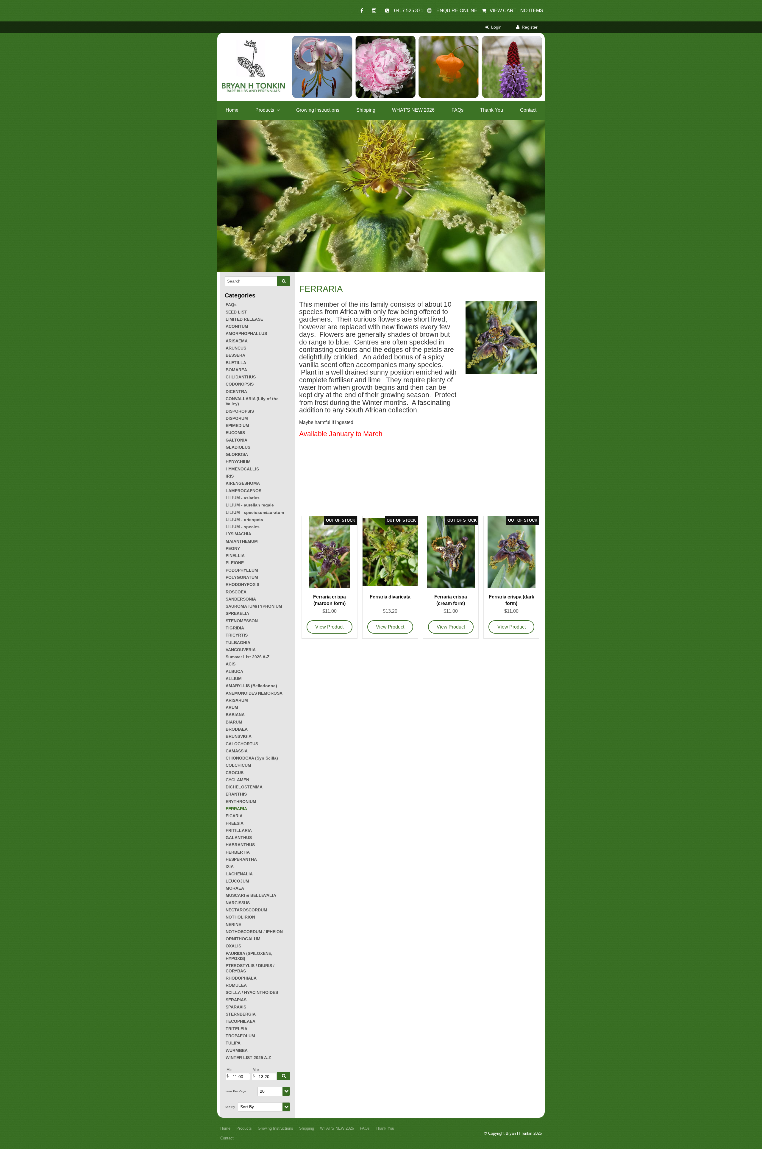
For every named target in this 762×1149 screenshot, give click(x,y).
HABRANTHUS (240, 844)
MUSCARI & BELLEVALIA (251, 895)
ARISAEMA (237, 341)
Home (232, 110)
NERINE (233, 924)
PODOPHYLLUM (242, 570)
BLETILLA (236, 362)
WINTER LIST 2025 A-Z (248, 1057)
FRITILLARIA (239, 830)
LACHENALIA (239, 874)
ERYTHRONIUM (241, 801)
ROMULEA (236, 985)
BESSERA (235, 355)
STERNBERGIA (241, 1014)
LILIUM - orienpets (244, 519)
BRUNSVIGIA (239, 736)
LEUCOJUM (237, 881)
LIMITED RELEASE (244, 319)
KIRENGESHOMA (243, 483)
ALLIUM (234, 678)
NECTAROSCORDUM (246, 910)
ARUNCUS (236, 348)
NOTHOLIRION (240, 917)
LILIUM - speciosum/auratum (255, 512)
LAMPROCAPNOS (243, 490)
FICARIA (234, 815)
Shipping (365, 110)
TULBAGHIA (238, 642)
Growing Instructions (317, 110)
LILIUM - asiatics (243, 497)
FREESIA (234, 823)
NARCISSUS (238, 902)
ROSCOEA (236, 592)
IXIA (230, 866)
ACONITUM (237, 326)
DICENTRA (236, 391)
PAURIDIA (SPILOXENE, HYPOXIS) (249, 956)
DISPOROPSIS (240, 411)
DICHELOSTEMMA (244, 787)
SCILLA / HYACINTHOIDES (252, 992)
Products (264, 110)
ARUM (232, 707)
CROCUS (234, 772)
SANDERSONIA (241, 599)
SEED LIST (236, 312)
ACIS (230, 664)
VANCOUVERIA (241, 649)
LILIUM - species (243, 526)
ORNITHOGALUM (243, 938)
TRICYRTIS (237, 635)
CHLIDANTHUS (241, 377)
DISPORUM (237, 418)
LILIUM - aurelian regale (250, 505)
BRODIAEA (237, 729)
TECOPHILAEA (240, 1021)
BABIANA (235, 714)
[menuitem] (225, 1128)
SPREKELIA (237, 613)
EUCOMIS (235, 432)
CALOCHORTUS (242, 743)
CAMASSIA (237, 751)
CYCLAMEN (237, 779)
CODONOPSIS (240, 384)
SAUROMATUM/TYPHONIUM (254, 606)
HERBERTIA (238, 852)
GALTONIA (236, 440)
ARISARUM (237, 700)
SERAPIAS (236, 999)
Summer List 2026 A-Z (248, 656)
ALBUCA (234, 671)
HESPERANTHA (241, 859)
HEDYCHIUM (238, 461)
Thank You (491, 110)
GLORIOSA (237, 454)
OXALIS (233, 946)
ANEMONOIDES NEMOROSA (254, 693)
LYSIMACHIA (238, 533)
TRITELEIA (236, 1028)
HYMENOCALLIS (242, 469)
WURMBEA (237, 1050)
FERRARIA (236, 808)
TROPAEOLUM (240, 1035)
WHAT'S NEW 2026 (413, 110)
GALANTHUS (239, 837)
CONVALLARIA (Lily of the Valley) (252, 401)
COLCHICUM (238, 765)
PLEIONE (235, 562)
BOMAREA (236, 369)
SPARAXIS (236, 1007)
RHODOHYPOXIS (242, 584)
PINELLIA (235, 555)
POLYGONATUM (242, 577)
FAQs (457, 110)
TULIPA (233, 1043)
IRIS (230, 476)
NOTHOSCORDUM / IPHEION (254, 931)
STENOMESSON (242, 620)
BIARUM (234, 722)
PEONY (233, 548)
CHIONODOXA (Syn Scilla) (252, 758)
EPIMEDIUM (237, 425)
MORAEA (235, 888)
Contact (528, 110)
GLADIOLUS (238, 447)
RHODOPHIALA (241, 978)
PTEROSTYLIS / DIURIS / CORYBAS (250, 968)
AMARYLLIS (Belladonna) (251, 685)
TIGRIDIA (235, 628)
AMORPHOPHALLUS (246, 333)
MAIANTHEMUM (242, 541)
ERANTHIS (236, 794)
